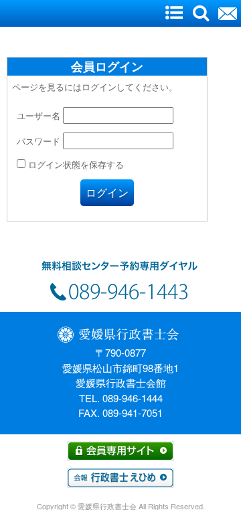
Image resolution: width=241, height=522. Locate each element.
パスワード (38, 141)
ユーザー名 (38, 115)
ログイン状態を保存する (74, 164)
